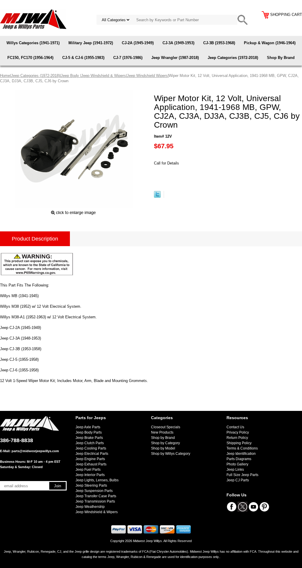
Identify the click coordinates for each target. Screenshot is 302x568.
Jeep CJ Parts (237, 480)
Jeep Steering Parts (91, 485)
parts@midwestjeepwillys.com (35, 451)
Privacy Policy (237, 432)
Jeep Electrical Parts (92, 454)
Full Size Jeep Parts (242, 475)
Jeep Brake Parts (89, 438)
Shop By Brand (281, 57)
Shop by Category (165, 443)
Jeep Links (235, 469)
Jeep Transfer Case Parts (96, 496)
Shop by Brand (163, 438)
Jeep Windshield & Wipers (103, 75)
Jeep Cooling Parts (91, 448)
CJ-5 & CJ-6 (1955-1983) (83, 57)
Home (5, 75)
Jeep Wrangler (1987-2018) (175, 57)
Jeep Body (70, 75)
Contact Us (235, 427)
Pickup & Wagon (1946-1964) (270, 43)
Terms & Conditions (242, 448)
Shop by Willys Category (170, 454)
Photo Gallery (237, 464)
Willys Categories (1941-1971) (33, 43)
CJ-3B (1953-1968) (219, 43)
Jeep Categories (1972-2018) (233, 57)
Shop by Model (163, 448)
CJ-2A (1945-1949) (138, 43)
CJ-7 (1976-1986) (127, 57)
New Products (162, 432)
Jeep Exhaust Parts (91, 464)
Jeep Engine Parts (90, 459)
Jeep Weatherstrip (90, 507)
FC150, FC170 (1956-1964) (30, 57)
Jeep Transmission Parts (95, 501)
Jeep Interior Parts (90, 475)
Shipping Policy (239, 443)
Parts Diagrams (238, 459)
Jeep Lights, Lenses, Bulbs (97, 480)
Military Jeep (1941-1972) (90, 43)
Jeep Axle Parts (88, 427)
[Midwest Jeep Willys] (33, 19)
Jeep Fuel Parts (88, 469)
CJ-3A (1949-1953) (178, 43)
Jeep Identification (241, 454)
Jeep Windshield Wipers (147, 75)
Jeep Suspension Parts (94, 491)
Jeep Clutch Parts (90, 443)
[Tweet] (157, 196)
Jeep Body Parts (89, 432)
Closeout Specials (165, 427)
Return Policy (237, 438)
